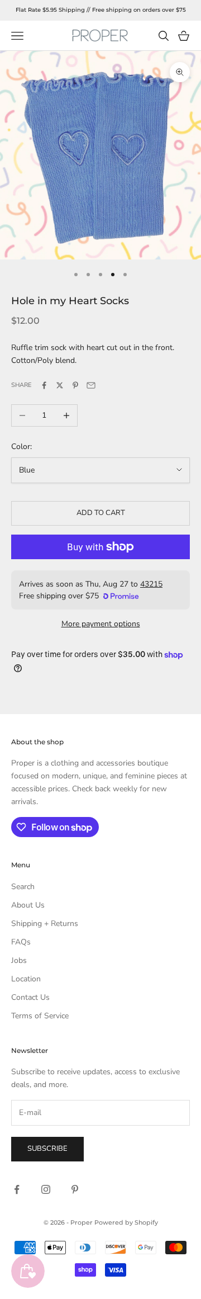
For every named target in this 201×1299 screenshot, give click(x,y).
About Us (28, 905)
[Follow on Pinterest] (74, 1189)
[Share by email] (91, 385)
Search (23, 886)
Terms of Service (40, 1015)
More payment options (100, 623)
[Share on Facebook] (44, 385)
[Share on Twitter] (59, 385)
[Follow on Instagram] (45, 1189)
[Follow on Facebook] (16, 1189)
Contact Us (30, 997)
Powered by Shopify (126, 1222)
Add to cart (100, 513)
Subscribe (47, 1149)
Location (26, 979)
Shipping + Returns (44, 923)
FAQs (21, 942)
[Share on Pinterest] (75, 385)
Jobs (19, 960)
